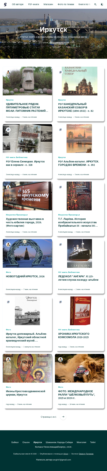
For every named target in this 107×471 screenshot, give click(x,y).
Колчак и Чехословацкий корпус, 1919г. (53, 447)
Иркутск (9, 100)
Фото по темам (66, 4)
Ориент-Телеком (86, 454)
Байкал (15, 442)
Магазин (48, 4)
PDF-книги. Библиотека (16, 157)
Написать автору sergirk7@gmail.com (53, 459)
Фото (8, 272)
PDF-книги (33, 4)
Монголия (81, 442)
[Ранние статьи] (63, 417)
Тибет (93, 442)
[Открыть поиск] (95, 4)
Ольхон (26, 442)
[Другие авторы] (60, 72)
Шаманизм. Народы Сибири (59, 442)
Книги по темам (87, 4)
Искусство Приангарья (17, 215)
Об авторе (18, 4)
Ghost (65, 454)
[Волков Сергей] (8, 72)
